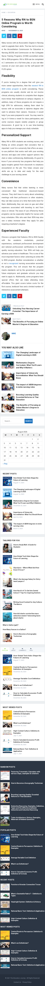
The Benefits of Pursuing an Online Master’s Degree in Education (28, 407)
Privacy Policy (26, 982)
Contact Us (17, 982)
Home (4, 12)
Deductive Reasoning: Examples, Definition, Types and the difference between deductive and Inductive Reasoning (27, 808)
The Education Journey (18, 978)
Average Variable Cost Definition (26, 679)
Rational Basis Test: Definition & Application (28, 911)
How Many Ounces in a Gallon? (14, 629)
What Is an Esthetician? (23, 685)
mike (3, 30)
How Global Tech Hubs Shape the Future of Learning (27, 657)
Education (11, 12)
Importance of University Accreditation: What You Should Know (29, 375)
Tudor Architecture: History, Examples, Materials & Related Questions (26, 818)
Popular (5, 650)
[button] (36, 4)
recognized (13, 263)
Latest (13, 650)
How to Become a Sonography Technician (27, 783)
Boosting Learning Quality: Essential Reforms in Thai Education (27, 397)
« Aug (5, 464)
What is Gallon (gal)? (10, 625)
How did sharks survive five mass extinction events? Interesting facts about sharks (26, 616)
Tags (31, 650)
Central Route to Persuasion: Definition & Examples (25, 668)
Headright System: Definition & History (26, 902)
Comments (22, 650)
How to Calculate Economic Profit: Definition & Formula (27, 694)
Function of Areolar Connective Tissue (25, 884)
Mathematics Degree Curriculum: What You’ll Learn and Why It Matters (29, 365)
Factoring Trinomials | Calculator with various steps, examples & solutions (25, 773)
